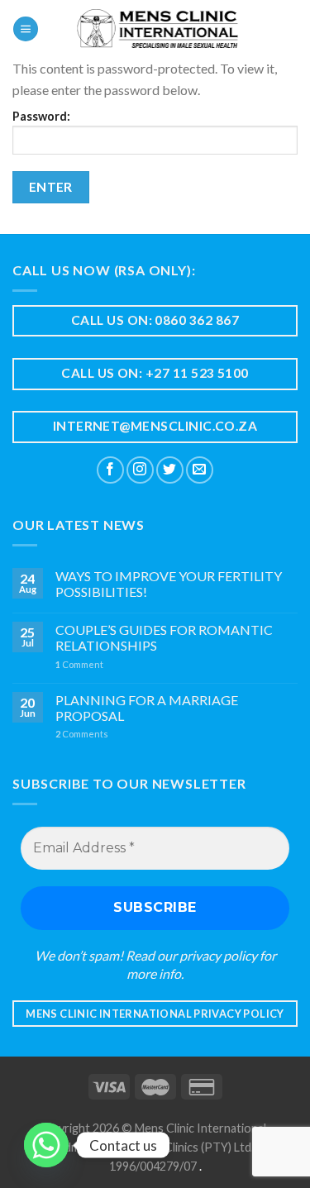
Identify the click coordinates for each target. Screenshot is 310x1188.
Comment (79, 664)
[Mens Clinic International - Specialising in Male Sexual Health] (158, 29)
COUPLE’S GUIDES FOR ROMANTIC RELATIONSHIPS (164, 637)
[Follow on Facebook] (110, 470)
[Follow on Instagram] (140, 470)
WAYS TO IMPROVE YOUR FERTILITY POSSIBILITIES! (168, 583)
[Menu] (25, 29)
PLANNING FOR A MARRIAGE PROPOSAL (146, 707)
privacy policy (218, 955)
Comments (81, 733)
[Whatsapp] (46, 1145)
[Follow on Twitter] (170, 470)
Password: (41, 116)
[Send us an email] (199, 470)
